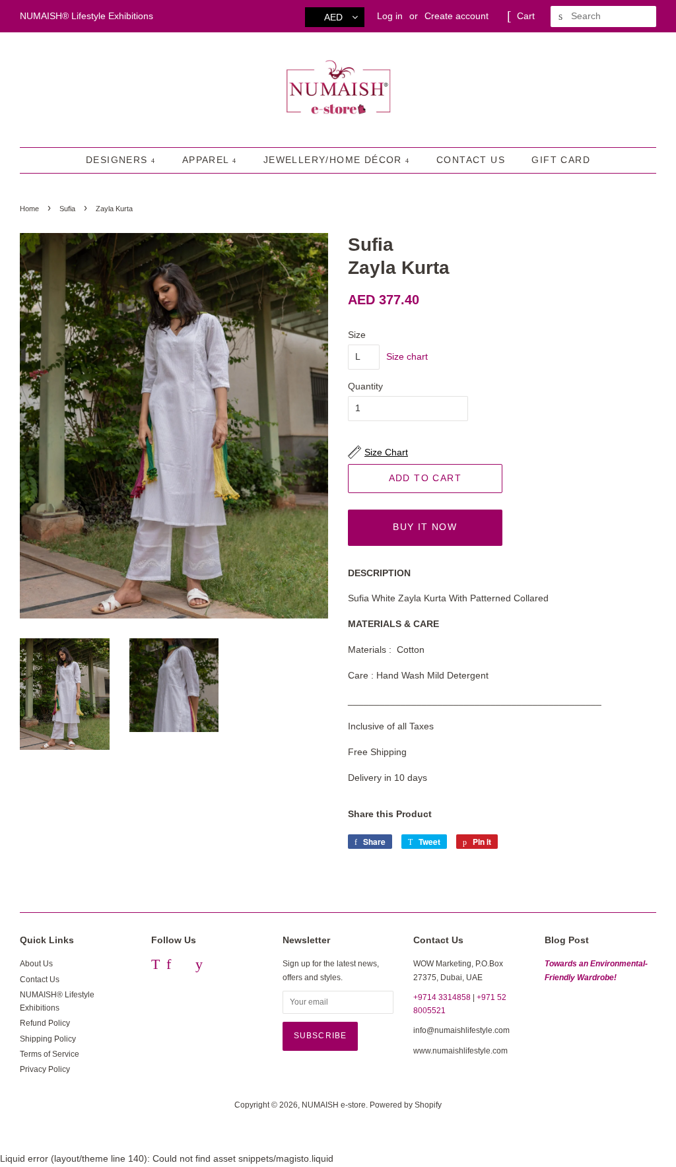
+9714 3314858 (442, 997)
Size (357, 334)
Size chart (407, 356)
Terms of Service (49, 1054)
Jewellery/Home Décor (334, 159)
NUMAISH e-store (334, 1105)
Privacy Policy (45, 1069)
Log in (390, 16)
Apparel (207, 159)
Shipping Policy (48, 1039)
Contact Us (470, 159)
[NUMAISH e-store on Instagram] (183, 966)
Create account (456, 16)
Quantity (365, 386)
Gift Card (560, 159)
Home (29, 209)
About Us (36, 963)
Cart (526, 16)
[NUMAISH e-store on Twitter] (155, 966)
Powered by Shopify (406, 1105)
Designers (118, 159)
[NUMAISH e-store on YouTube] (199, 966)
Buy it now (425, 526)
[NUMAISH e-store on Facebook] (168, 966)
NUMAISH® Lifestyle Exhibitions (86, 16)
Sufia (67, 209)
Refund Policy (45, 1023)
